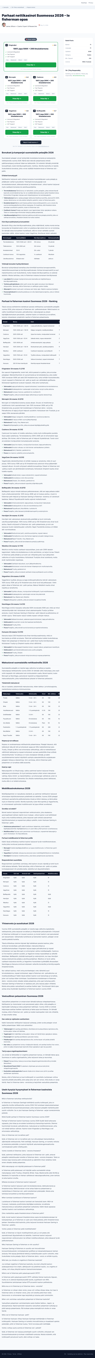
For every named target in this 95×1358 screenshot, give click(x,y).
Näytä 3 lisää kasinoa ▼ (30, 142)
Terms (14, 1354)
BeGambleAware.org (43, 146)
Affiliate (19, 1354)
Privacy (91, 3)
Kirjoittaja (84, 3)
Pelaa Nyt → (31, 65)
